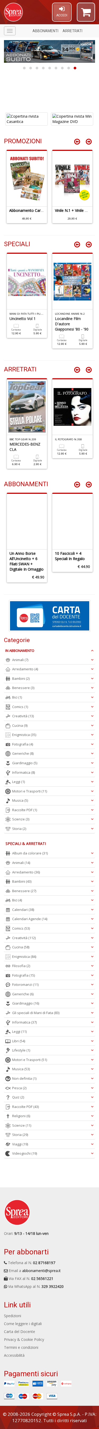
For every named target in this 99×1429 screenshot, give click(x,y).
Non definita (24, 1078)
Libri (18, 1041)
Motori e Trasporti (29, 791)
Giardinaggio (24, 763)
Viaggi (20, 1144)
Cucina (19, 725)
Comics (20, 706)
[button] (86, 14)
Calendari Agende (29, 918)
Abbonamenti (45, 31)
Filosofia (21, 965)
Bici (17, 697)
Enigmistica (24, 734)
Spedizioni (12, 1315)
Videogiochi (24, 1153)
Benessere (23, 687)
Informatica (23, 772)
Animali (20, 659)
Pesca (19, 1088)
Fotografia (22, 744)
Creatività (23, 716)
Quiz (18, 1097)
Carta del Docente (19, 1331)
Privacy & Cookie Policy (24, 1339)
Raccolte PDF (24, 809)
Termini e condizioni (21, 1347)
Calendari (23, 909)
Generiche (23, 753)
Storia (19, 828)
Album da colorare (30, 853)
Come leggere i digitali (23, 1323)
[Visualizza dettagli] (27, 119)
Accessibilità (14, 1355)
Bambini (21, 678)
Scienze (20, 819)
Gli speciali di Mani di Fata (35, 1012)
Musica (20, 800)
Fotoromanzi (25, 984)
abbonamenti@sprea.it (41, 1270)
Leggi (18, 781)
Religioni (21, 1115)
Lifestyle (21, 1050)
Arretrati (72, 31)
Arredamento (25, 669)
